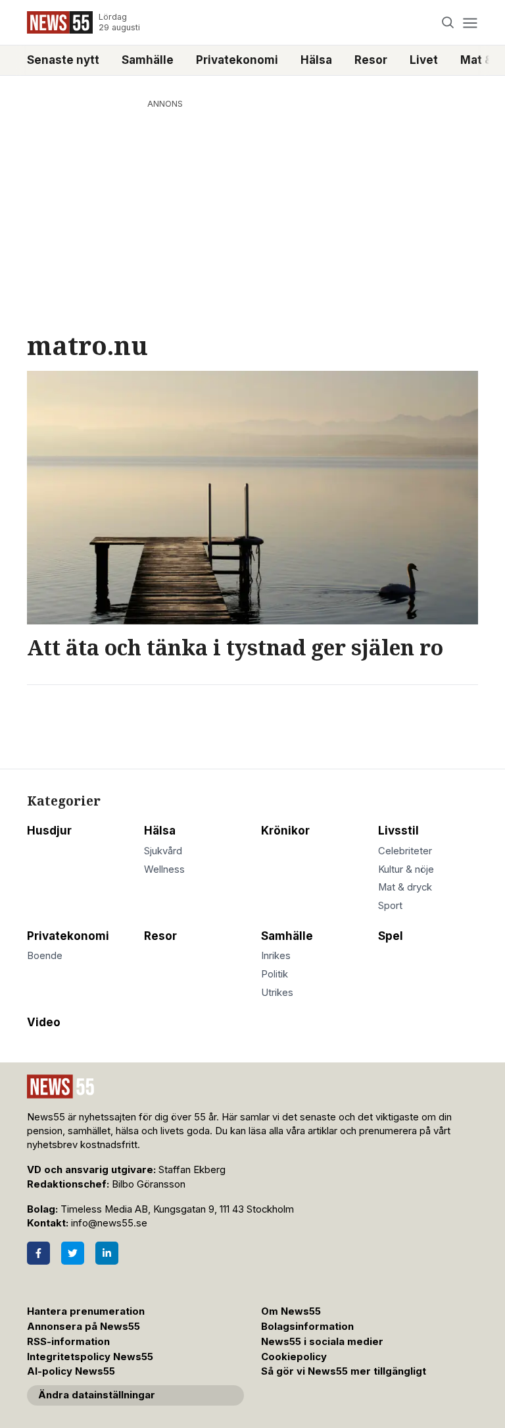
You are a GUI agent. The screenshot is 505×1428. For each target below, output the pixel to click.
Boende (44, 956)
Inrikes (276, 956)
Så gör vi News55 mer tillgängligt (345, 1371)
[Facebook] (38, 1253)
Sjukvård (163, 851)
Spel (390, 936)
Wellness (164, 869)
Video (43, 1022)
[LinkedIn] (106, 1253)
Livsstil (398, 830)
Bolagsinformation (307, 1326)
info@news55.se (109, 1223)
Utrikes (277, 993)
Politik (274, 974)
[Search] (448, 22)
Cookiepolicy (294, 1357)
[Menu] (470, 22)
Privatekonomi (237, 60)
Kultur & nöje (406, 869)
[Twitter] (72, 1253)
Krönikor (285, 830)
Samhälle (148, 60)
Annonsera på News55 (83, 1326)
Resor (370, 60)
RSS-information (68, 1342)
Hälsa (316, 60)
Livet (424, 60)
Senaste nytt (63, 60)
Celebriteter (405, 851)
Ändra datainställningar (96, 1395)
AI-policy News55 (71, 1371)
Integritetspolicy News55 (90, 1357)
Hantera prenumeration (86, 1311)
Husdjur (49, 830)
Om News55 (291, 1311)
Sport (390, 906)
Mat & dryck (405, 887)
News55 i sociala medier (322, 1342)
